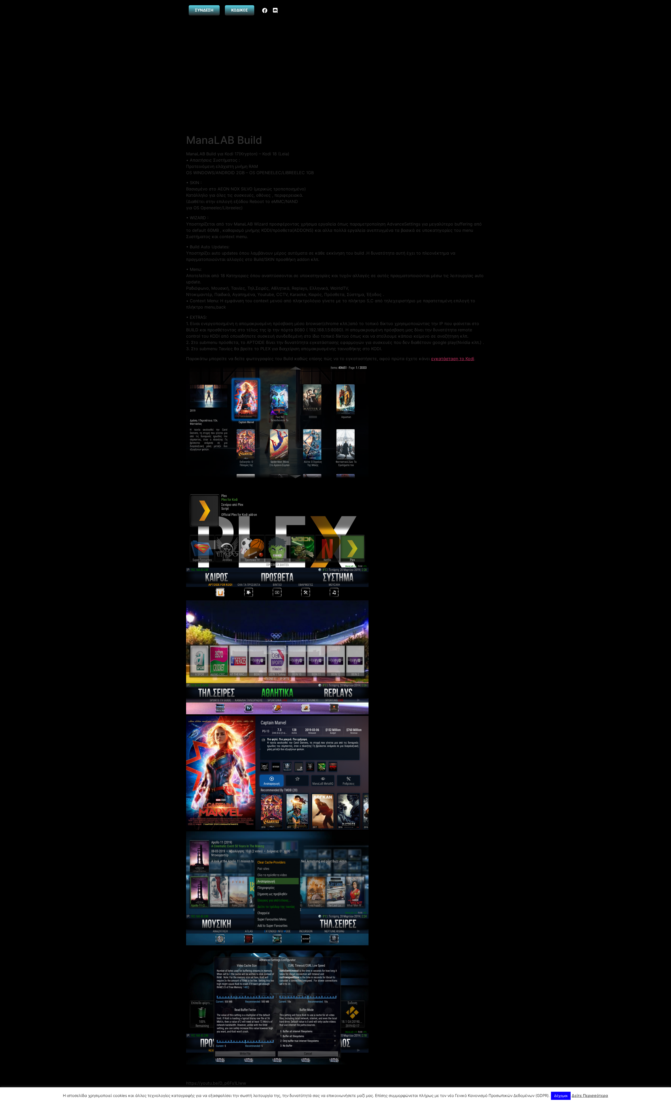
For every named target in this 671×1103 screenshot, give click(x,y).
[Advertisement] (335, 94)
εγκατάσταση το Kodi (452, 358)
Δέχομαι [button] (560, 1096)
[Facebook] (264, 10)
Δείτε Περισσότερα (590, 1095)
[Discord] (275, 10)
